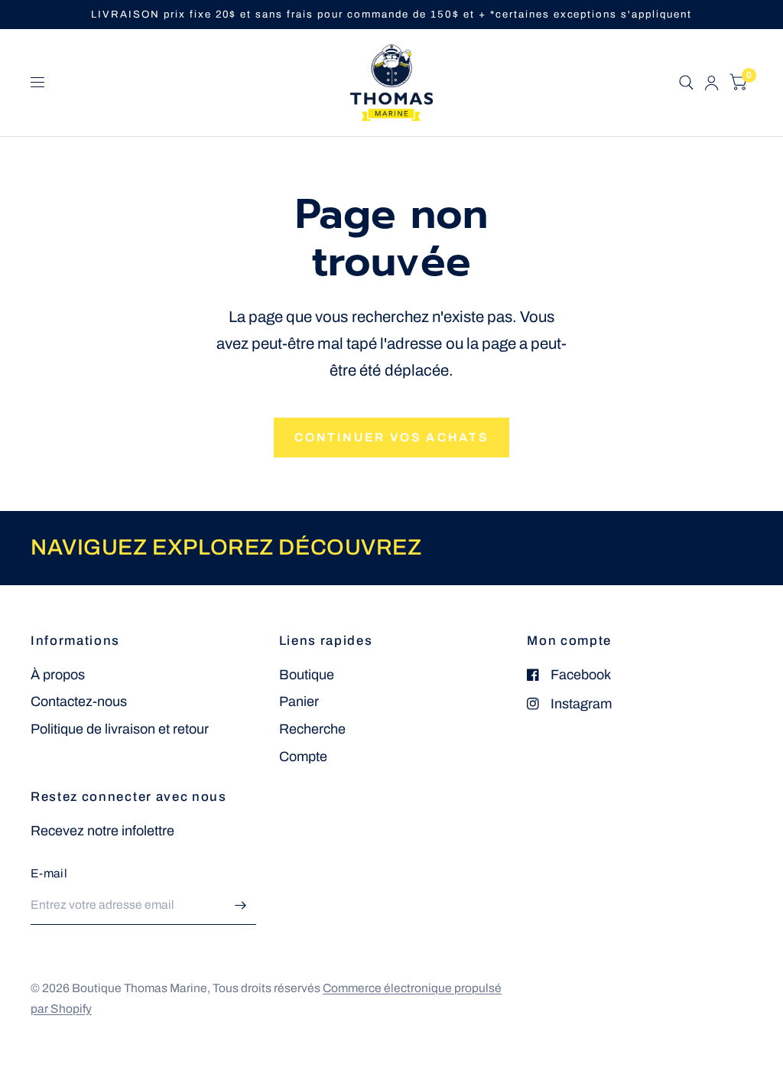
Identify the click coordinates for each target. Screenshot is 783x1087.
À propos (58, 674)
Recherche (312, 729)
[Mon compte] (711, 82)
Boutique (306, 674)
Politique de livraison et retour (120, 729)
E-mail (49, 873)
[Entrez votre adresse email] (241, 905)
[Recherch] (686, 82)
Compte (303, 756)
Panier (299, 701)
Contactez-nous (79, 701)
